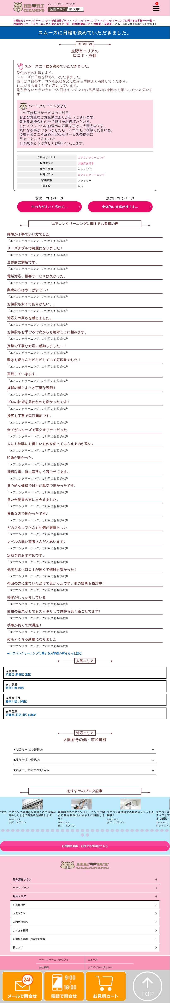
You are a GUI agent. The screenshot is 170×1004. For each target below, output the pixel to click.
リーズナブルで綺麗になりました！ (35, 248)
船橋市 (32, 714)
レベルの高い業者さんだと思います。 (37, 541)
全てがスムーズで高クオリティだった (37, 430)
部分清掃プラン (22, 879)
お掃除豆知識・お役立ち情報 (29, 939)
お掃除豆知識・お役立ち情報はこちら (85, 846)
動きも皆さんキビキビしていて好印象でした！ (44, 360)
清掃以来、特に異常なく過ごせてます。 (39, 471)
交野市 (90, 163)
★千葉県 (11, 711)
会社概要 (44, 967)
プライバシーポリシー (100, 967)
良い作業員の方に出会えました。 (33, 499)
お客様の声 (19, 905)
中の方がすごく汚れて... (49, 206)
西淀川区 (11, 687)
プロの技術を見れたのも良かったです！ (39, 402)
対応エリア (19, 896)
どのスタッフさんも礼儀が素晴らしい (37, 527)
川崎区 (22, 701)
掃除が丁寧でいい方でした (28, 234)
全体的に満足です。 (23, 262)
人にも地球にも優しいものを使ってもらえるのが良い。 (51, 443)
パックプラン (21, 887)
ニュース (93, 959)
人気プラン (19, 913)
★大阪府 (11, 684)
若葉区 (10, 714)
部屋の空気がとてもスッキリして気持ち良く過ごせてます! (53, 611)
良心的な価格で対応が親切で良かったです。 (42, 485)
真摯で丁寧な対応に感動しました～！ (37, 346)
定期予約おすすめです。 (26, 555)
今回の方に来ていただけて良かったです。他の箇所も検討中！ (56, 583)
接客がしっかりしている (26, 597)
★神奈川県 (13, 697)
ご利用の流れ (20, 922)
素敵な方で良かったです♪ (27, 513)
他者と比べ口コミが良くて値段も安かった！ (42, 569)
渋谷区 (10, 674)
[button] (3, 830)
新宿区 (20, 674)
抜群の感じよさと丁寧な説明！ (32, 388)
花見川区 (21, 714)
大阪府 (82, 163)
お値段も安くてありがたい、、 (32, 304)
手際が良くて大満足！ (24, 625)
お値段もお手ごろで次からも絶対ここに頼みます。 (47, 332)
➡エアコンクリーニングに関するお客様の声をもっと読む (44, 653)
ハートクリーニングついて (54, 959)
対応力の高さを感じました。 (30, 318)
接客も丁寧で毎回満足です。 (30, 415)
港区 (28, 674)
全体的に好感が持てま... (120, 206)
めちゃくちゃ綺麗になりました (32, 639)
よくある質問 (20, 930)
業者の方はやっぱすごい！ (28, 290)
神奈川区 (11, 701)
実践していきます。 (23, 374)
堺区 (21, 687)
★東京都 (11, 671)
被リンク (18, 947)
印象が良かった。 (21, 457)
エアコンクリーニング (91, 157)
